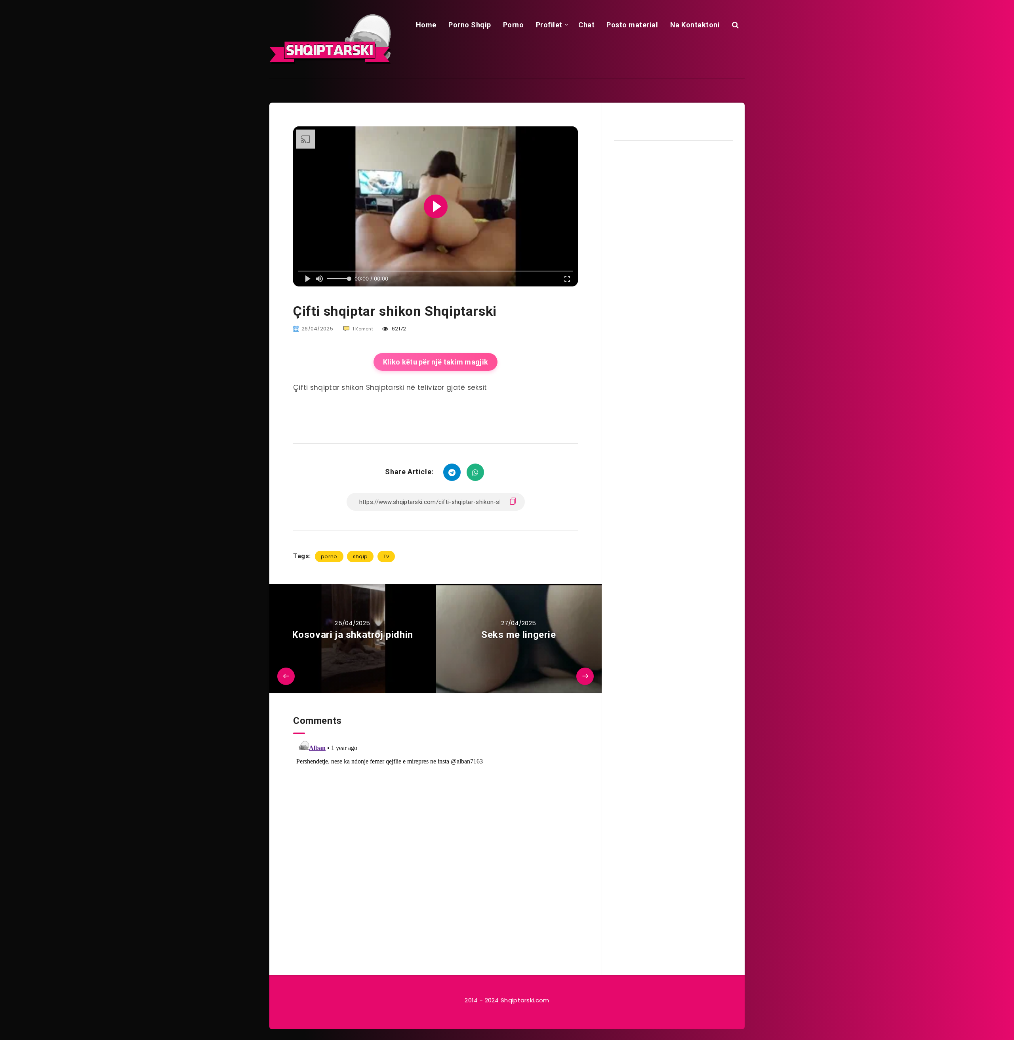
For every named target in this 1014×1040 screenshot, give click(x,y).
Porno (513, 25)
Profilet (549, 25)
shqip (360, 556)
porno (329, 556)
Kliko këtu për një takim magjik (435, 362)
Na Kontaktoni (695, 25)
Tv (386, 556)
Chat (586, 25)
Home (426, 25)
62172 (398, 328)
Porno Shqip (469, 25)
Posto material (632, 25)
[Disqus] (435, 833)
